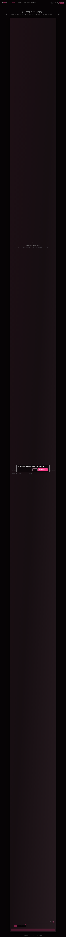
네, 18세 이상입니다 (43, 469)
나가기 (35, 469)
